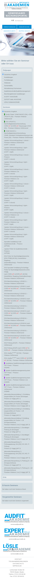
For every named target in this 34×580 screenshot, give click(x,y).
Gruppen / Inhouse (24, 31)
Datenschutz (18, 563)
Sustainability (8, 85)
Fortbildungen (8, 80)
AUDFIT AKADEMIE (11, 97)
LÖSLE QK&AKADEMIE (12, 102)
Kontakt (18, 559)
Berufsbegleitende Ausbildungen (14, 94)
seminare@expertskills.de (17, 539)
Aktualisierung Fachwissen (12, 88)
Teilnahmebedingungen (18, 561)
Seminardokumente (10, 31)
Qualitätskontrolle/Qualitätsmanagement (17, 91)
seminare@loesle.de (17, 554)
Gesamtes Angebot (10, 74)
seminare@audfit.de (17, 524)
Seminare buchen (24, 27)
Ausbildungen (8, 77)
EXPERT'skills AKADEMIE (12, 99)
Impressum (17, 566)
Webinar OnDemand (10, 27)
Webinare (7, 83)
